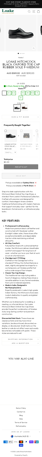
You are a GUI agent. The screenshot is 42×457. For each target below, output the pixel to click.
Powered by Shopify (21, 455)
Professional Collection (30, 196)
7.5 (4, 92)
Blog (21, 415)
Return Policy (21, 408)
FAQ (21, 419)
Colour (21, 103)
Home (20, 58)
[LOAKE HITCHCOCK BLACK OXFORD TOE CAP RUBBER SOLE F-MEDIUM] (17, 107)
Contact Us (21, 412)
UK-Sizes (22, 86)
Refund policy (21, 426)
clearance (6, 321)
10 (28, 93)
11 (37, 93)
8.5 (13, 93)
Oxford (13, 204)
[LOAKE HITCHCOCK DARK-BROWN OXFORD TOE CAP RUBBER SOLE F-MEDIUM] (25, 107)
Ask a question (20, 343)
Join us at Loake (20, 432)
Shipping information (20, 339)
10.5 (32, 93)
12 (21, 97)
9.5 (23, 93)
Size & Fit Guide (20, 117)
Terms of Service (21, 422)
